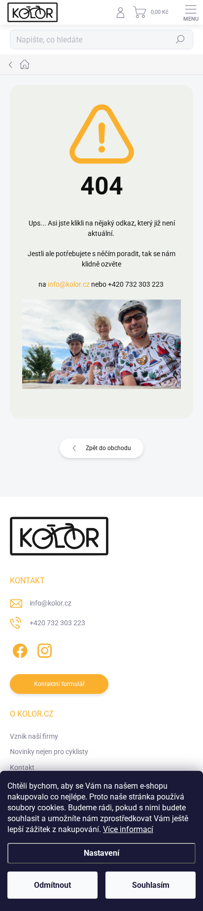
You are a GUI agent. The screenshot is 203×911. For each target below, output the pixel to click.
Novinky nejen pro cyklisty (49, 752)
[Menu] (190, 12)
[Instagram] (43, 648)
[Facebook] (18, 648)
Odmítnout (52, 885)
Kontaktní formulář (59, 684)
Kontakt (22, 767)
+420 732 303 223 (57, 623)
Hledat (180, 39)
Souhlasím (150, 885)
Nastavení (101, 853)
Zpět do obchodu (108, 448)
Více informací (128, 829)
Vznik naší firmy (34, 736)
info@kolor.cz (69, 284)
